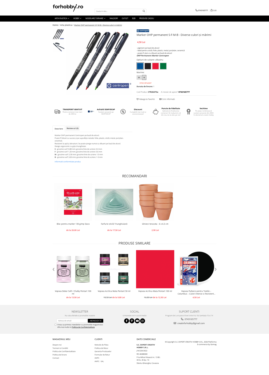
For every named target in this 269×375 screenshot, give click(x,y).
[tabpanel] (99, 62)
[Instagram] (142, 320)
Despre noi (57, 344)
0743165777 (190, 319)
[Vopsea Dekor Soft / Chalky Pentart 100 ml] (73, 269)
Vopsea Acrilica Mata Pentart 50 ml (114, 291)
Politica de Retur (101, 348)
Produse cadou (146, 18)
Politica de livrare (60, 354)
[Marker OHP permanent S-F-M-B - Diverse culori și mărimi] (99, 62)
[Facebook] (126, 320)
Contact (56, 358)
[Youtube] (137, 320)
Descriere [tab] (59, 128)
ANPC (97, 358)
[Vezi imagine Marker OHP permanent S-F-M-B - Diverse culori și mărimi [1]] (58, 46)
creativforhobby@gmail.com (191, 323)
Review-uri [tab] (72, 128)
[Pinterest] (131, 320)
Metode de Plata (101, 344)
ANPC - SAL (99, 361)
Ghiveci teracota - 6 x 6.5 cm (155, 224)
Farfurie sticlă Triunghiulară (114, 224)
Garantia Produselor (103, 351)
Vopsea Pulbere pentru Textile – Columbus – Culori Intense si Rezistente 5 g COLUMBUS (196, 292)
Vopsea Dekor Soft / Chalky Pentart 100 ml (73, 292)
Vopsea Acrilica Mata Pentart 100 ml (155, 291)
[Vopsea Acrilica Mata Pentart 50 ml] (114, 269)
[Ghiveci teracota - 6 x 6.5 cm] (155, 202)
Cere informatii (168, 99)
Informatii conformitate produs (68, 161)
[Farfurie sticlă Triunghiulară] (114, 202)
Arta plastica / (67, 25)
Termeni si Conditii (60, 348)
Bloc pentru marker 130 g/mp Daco (73, 224)
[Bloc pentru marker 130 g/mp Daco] (73, 202)
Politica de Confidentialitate (83, 327)
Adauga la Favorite (147, 99)
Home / (56, 25)
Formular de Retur (102, 354)
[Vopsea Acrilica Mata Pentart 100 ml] (155, 269)
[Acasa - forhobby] (71, 8)
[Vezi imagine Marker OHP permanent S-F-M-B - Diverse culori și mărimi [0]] (58, 34)
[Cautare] (143, 11)
